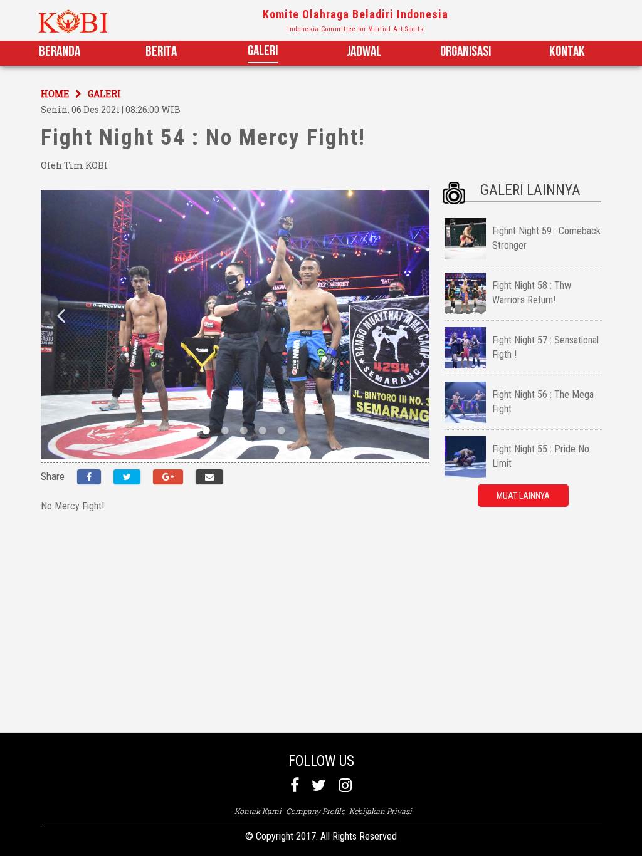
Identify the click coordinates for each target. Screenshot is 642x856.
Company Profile (315, 811)
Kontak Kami (258, 811)
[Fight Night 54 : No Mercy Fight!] (209, 476)
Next (409, 315)
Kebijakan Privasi (380, 811)
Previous (60, 315)
